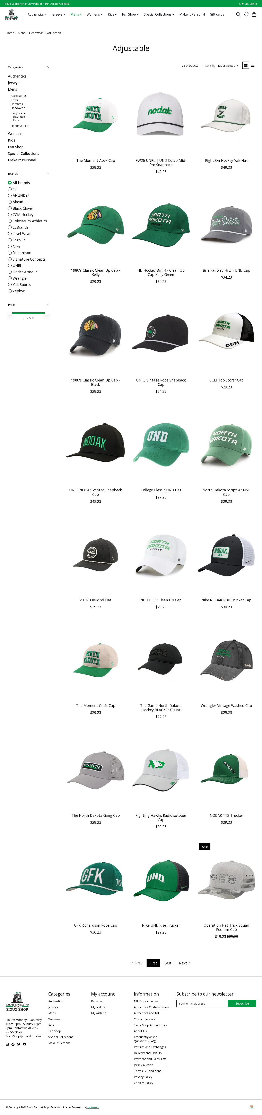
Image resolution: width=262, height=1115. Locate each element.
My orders (98, 1007)
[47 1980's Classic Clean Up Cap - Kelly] (95, 225)
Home (10, 33)
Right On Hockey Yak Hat (226, 160)
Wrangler (20, 278)
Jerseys (13, 82)
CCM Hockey (23, 214)
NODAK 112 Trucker (226, 815)
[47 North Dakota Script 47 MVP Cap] (226, 445)
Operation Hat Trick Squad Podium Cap (226, 927)
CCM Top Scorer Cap (226, 380)
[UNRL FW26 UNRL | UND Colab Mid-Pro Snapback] (161, 115)
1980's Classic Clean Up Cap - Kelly (95, 272)
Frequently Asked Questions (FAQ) (145, 1039)
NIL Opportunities (146, 1001)
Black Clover (23, 208)
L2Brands (20, 227)
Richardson (22, 252)
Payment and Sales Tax (150, 1059)
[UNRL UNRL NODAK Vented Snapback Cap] (95, 445)
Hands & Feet (20, 126)
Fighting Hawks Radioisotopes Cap (161, 817)
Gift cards (217, 14)
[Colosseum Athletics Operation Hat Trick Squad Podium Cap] (226, 880)
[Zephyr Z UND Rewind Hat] (95, 555)
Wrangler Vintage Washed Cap (226, 705)
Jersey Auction (143, 1065)
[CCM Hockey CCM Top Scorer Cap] (226, 335)
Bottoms (17, 104)
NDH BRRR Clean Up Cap (161, 599)
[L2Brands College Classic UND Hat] (161, 445)
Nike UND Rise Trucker (161, 925)
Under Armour (25, 271)
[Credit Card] (251, 1107)
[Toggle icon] (238, 14)
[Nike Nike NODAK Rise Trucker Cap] (226, 555)
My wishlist (98, 1013)
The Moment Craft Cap (95, 705)
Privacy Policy (143, 1077)
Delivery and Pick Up (148, 1053)
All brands (21, 182)
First (153, 963)
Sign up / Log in (248, 4)
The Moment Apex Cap (95, 160)
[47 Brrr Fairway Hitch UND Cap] (226, 225)
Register (97, 1001)
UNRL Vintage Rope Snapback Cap (161, 382)
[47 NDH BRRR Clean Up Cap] (161, 555)
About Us (140, 1031)
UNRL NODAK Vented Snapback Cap (95, 492)
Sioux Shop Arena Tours (150, 1025)
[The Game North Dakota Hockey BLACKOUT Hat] (161, 660)
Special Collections (23, 153)
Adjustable (19, 113)
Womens (15, 133)
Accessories (19, 95)
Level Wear (22, 233)
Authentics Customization (151, 1007)
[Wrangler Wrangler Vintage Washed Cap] (226, 660)
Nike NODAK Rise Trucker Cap (226, 599)
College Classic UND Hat (161, 489)
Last (168, 963)
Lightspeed (92, 1107)
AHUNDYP (21, 195)
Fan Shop (16, 146)
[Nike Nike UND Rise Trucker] (161, 880)
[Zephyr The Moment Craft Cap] (95, 660)
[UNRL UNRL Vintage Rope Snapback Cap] (161, 335)
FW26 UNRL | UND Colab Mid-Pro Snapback (161, 162)
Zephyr (19, 290)
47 (15, 189)
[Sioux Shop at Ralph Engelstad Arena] (11, 14)
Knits (16, 120)
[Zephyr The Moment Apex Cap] (95, 115)
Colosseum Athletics (30, 220)
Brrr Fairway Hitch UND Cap (226, 270)
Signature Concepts (29, 259)
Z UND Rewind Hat (96, 599)
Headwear (36, 33)
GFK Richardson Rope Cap (95, 925)
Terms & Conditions (147, 1071)
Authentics (17, 76)
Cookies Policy (143, 1083)
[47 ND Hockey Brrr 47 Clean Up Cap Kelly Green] (161, 225)
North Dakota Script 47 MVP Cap (226, 492)
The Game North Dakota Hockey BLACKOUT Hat (161, 707)
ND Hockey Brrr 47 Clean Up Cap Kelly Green (161, 272)
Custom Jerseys (144, 1019)
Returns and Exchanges (150, 1047)
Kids (11, 140)
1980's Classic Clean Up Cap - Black (95, 382)
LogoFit (19, 239)
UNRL (17, 265)
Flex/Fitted (19, 116)
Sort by (210, 65)
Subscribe (242, 1003)
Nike (16, 246)
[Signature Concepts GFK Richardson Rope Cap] (95, 880)
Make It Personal (192, 14)
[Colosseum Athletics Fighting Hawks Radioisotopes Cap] (161, 770)
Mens (21, 33)
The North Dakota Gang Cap (96, 815)
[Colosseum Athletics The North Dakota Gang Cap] (95, 770)
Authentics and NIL (147, 1013)
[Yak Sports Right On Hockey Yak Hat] (226, 115)
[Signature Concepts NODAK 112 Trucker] (226, 770)
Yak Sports (22, 284)
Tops (14, 100)
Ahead (18, 201)
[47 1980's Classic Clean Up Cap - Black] (95, 335)
